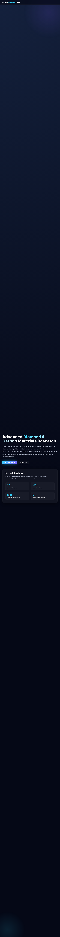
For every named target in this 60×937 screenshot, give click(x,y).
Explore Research (9, 462)
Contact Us (23, 462)
